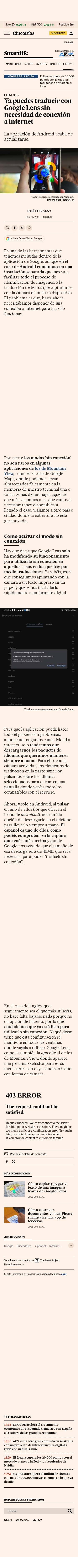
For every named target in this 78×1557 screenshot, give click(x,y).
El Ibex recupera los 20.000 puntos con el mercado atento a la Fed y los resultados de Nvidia (38, 1461)
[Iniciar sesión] (71, 33)
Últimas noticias (17, 1417)
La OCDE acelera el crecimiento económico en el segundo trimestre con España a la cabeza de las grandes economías (38, 1428)
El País (68, 42)
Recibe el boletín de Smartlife (28, 1154)
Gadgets (55, 64)
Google (8, 1246)
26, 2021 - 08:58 (39, 217)
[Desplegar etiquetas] (71, 1245)
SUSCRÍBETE (58, 33)
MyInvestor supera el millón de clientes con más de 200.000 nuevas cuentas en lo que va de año (38, 1478)
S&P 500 (36, 24)
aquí (63, 1273)
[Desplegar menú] (7, 33)
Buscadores (23, 1246)
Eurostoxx (22, 1520)
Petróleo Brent (67, 24)
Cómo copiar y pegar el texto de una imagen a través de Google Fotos (48, 1187)
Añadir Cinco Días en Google (26, 238)
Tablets (28, 64)
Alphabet (40, 1246)
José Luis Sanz (39, 211)
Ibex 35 (10, 24)
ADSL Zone (64, 54)
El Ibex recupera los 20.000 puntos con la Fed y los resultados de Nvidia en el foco (57, 81)
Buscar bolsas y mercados (24, 1499)
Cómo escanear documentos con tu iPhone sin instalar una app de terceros (50, 1216)
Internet (54, 1246)
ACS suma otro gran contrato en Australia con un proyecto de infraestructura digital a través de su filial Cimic (38, 1445)
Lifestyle (68, 64)
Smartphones (13, 64)
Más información (13, 1264)
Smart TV (41, 64)
